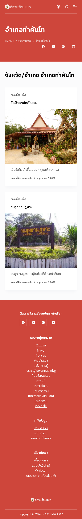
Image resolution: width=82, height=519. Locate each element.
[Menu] (75, 7)
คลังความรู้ (41, 365)
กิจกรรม (41, 355)
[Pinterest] (63, 46)
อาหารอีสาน (41, 386)
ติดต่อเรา (41, 470)
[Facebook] (43, 46)
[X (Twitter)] (53, 46)
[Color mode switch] (58, 7)
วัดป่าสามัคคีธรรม (24, 103)
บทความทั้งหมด (41, 438)
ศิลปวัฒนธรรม (40, 375)
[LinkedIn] (73, 46)
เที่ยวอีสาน (41, 401)
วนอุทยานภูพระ (21, 207)
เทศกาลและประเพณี (41, 396)
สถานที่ (40, 381)
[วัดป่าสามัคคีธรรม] (41, 136)
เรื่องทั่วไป (41, 406)
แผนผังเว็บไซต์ (41, 465)
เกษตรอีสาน (41, 391)
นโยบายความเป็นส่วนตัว (41, 476)
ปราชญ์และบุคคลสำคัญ (41, 370)
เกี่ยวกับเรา (41, 460)
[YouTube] (53, 322)
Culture (41, 345)
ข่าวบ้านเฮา (41, 360)
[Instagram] (43, 322)
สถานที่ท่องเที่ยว (18, 95)
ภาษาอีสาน (41, 428)
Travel (41, 350)
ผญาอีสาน (41, 433)
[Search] (66, 6)
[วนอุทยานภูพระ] (41, 240)
